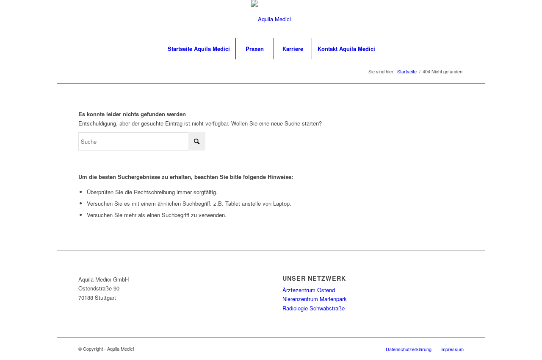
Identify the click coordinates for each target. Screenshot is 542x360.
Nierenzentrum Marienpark (314, 299)
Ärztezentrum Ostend (308, 290)
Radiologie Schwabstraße (313, 308)
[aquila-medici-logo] (271, 19)
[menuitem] (198, 48)
